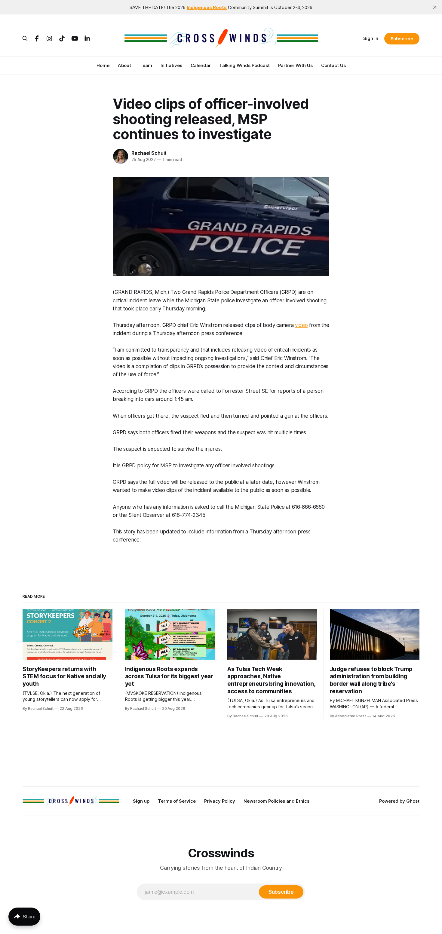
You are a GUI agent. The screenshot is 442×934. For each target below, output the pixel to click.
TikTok (62, 38)
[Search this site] (25, 38)
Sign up (141, 801)
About (124, 65)
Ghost (412, 801)
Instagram (49, 38)
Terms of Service (177, 801)
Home (103, 65)
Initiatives (171, 65)
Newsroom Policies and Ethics (276, 801)
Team (146, 65)
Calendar (201, 65)
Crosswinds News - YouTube (74, 38)
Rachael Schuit (149, 153)
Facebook (36, 38)
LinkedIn (87, 38)
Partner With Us (295, 65)
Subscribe (402, 38)
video (301, 325)
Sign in (370, 38)
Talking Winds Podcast (244, 65)
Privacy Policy (219, 801)
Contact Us (333, 65)
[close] (435, 7)
